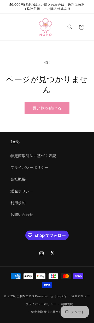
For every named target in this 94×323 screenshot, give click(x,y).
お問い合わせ (21, 214)
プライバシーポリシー (29, 167)
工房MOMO (25, 296)
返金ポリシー (21, 191)
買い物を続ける (47, 108)
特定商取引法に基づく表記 (33, 155)
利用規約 (18, 202)
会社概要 (18, 179)
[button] (10, 27)
